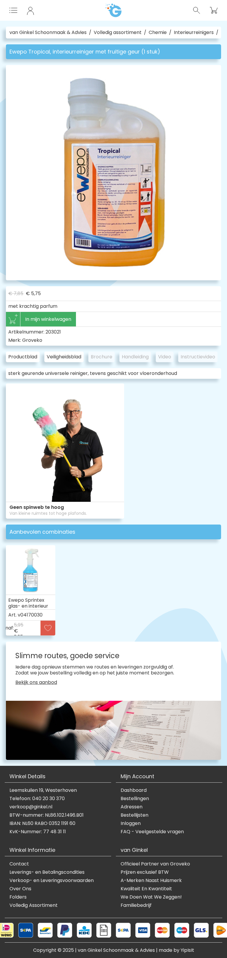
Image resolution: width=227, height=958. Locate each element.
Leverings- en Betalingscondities (47, 872)
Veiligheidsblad (64, 356)
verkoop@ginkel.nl (30, 807)
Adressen (131, 807)
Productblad (22, 356)
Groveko (32, 340)
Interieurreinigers (194, 32)
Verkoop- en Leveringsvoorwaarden (51, 880)
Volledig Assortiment (33, 905)
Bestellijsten (134, 815)
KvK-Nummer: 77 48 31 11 (37, 832)
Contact (19, 864)
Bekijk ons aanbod (36, 682)
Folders (18, 897)
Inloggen (131, 823)
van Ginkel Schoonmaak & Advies (48, 32)
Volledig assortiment (118, 32)
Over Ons (20, 889)
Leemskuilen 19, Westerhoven (43, 790)
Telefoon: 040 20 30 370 (37, 799)
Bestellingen (135, 799)
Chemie (158, 32)
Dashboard (134, 790)
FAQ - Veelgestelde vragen (152, 832)
